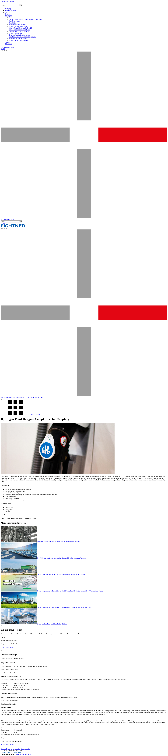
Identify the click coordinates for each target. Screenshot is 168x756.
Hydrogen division (10, 10)
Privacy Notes (5, 647)
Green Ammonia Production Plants (19, 30)
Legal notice (16, 749)
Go (21, 5)
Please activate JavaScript (23, 754)
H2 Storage (12, 23)
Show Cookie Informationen (9, 669)
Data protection (25, 749)
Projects (7, 42)
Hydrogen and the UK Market (18, 38)
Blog (12, 47)
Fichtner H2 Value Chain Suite (18, 26)
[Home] (13, 227)
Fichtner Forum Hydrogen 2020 (18, 40)
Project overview (35, 414)
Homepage (8, 9)
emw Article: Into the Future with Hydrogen (22, 37)
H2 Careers (8, 44)
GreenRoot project (14, 21)
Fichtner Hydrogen (6, 749)
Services (7, 12)
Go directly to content (7, 1)
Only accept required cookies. (13, 741)
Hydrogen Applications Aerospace (19, 35)
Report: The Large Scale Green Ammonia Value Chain (25, 19)
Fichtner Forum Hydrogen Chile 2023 (20, 28)
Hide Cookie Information (8, 673)
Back (2, 741)
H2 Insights (8, 16)
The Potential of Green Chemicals (19, 31)
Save (2, 738)
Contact (7, 14)
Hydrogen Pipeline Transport (17, 24)
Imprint (12, 647)
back (10, 17)
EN (4, 49)
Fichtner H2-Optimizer (16, 33)
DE (2, 49)
